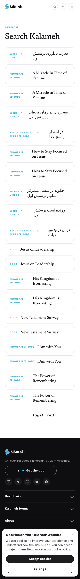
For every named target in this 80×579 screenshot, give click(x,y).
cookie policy (61, 549)
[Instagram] (8, 481)
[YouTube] (37, 481)
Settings (40, 569)
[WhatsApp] (27, 481)
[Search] (54, 6)
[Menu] (72, 6)
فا (63, 6)
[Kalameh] (13, 6)
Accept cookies (40, 559)
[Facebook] (46, 481)
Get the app (35, 470)
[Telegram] (18, 481)
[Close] (72, 534)
